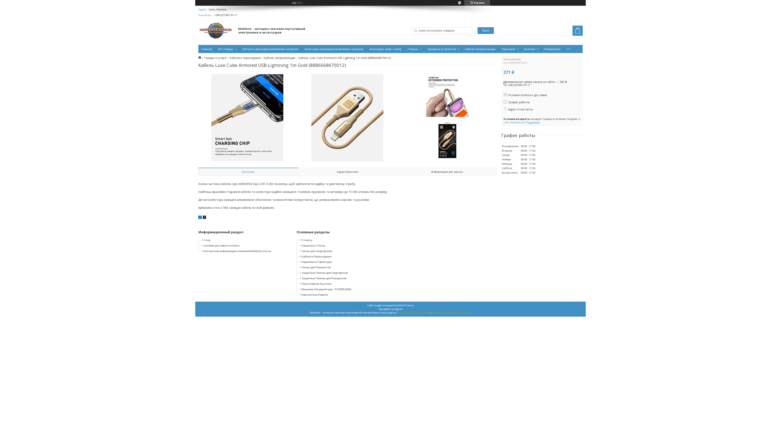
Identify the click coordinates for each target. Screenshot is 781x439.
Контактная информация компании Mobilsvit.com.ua (237, 251)
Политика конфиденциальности (451, 312)
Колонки (529, 49)
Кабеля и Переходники (317, 256)
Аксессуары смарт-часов (385, 49)
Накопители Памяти (315, 295)
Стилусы (413, 49)
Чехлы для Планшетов (316, 267)
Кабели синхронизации (480, 49)
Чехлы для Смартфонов (317, 251)
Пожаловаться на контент (413, 312)
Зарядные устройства (441, 49)
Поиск (485, 30)
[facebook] (200, 218)
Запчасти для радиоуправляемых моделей (270, 49)
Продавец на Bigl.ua (390, 309)
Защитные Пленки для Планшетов (324, 278)
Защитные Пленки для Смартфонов (325, 273)
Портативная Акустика (317, 284)
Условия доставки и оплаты (222, 245)
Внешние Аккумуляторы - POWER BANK (326, 289)
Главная (206, 49)
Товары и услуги (215, 58)
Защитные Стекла (313, 245)
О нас (207, 240)
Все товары (225, 49)
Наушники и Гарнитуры (317, 262)
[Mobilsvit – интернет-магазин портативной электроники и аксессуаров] (216, 31)
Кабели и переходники (245, 58)
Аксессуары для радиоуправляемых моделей (333, 49)
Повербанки (552, 49)
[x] (204, 218)
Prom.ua (409, 305)
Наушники (508, 49)
